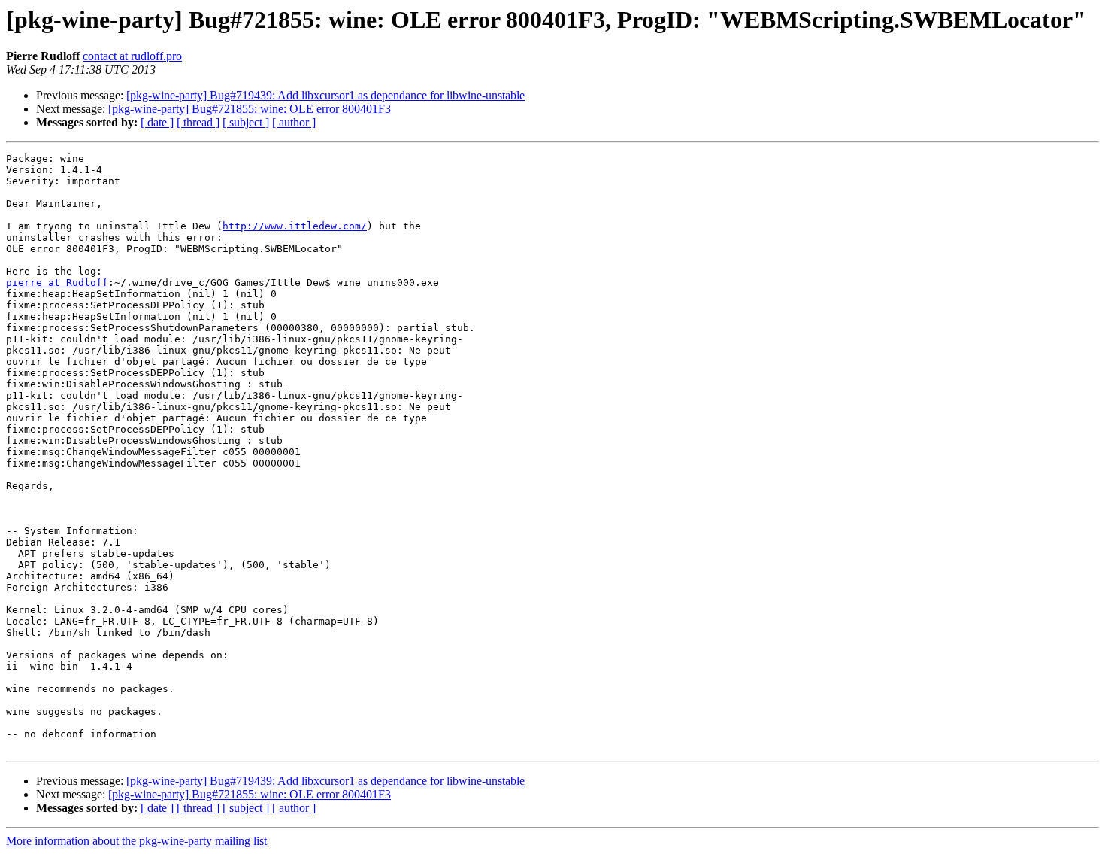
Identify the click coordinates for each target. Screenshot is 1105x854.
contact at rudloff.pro (132, 56)
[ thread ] (198, 122)
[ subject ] (246, 122)
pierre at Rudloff (57, 282)
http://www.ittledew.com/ (295, 226)
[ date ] (157, 122)
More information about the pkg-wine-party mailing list (136, 840)
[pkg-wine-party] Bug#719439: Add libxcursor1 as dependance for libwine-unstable (325, 95)
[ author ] (294, 122)
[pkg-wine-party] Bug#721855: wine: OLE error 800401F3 (249, 108)
